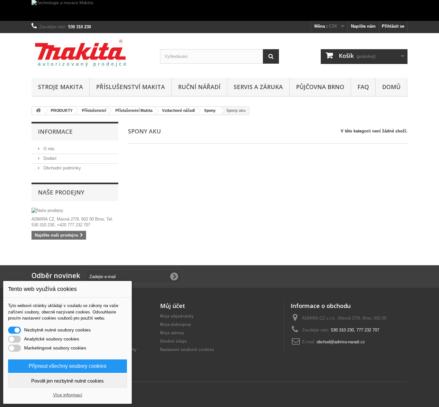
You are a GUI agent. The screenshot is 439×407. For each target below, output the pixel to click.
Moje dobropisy (175, 324)
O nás (48, 148)
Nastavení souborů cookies (187, 349)
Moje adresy (172, 332)
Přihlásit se (393, 26)
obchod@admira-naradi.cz (341, 341)
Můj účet (172, 306)
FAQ (363, 87)
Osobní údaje (173, 341)
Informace (55, 131)
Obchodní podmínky (61, 168)
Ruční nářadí (199, 87)
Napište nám (363, 26)
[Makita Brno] (90, 54)
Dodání (49, 158)
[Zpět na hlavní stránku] (38, 111)
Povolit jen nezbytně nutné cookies (67, 381)
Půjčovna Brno (320, 87)
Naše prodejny (61, 192)
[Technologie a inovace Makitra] (219, 10)
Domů (391, 87)
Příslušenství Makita (130, 87)
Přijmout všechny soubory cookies (67, 366)
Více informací (67, 394)
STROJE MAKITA (60, 87)
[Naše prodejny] (74, 210)
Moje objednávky (177, 316)
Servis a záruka (258, 87)
